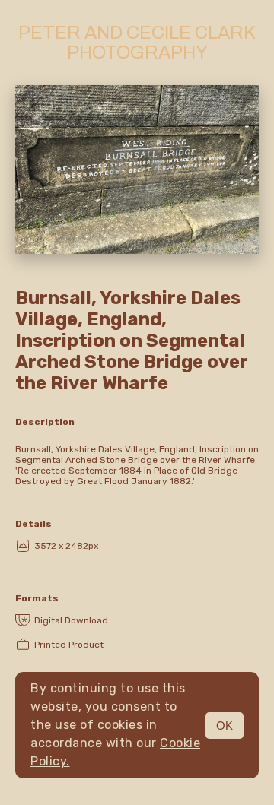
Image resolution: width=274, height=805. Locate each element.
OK (224, 725)
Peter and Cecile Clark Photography (137, 42)
